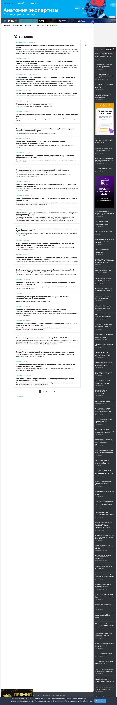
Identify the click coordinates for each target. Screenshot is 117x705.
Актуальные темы (22, 42)
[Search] (92, 25)
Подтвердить (100, 700)
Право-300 (7, 25)
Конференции (17, 25)
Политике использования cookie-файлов (22, 703)
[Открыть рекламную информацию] (113, 133)
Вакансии (46, 696)
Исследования (52, 25)
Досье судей (29, 25)
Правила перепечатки (58, 696)
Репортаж (19, 210)
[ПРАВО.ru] (10, 21)
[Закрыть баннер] (32, 690)
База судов (40, 25)
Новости (19, 58)
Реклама (38, 696)
